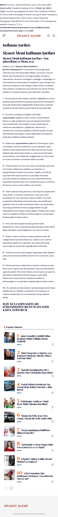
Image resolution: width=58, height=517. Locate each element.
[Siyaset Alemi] (29, 35)
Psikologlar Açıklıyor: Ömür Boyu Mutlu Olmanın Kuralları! (33, 402)
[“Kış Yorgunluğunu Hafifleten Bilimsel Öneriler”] (9, 431)
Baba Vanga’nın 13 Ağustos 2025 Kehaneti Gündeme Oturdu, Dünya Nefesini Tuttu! (34, 356)
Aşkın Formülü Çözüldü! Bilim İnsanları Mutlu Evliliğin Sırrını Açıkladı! (33, 339)
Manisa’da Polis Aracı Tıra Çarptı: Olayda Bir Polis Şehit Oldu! (34, 417)
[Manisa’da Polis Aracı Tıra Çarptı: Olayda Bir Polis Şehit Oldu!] (9, 417)
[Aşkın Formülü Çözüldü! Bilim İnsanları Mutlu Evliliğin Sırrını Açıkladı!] (9, 337)
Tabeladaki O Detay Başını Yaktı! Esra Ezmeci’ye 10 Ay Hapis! (35, 446)
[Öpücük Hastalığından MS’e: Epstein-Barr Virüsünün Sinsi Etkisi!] (9, 371)
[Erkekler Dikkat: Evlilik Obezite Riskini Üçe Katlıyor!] (9, 460)
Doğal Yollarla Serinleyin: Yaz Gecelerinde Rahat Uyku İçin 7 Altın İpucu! (34, 387)
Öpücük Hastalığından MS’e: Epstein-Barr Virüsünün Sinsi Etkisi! (35, 371)
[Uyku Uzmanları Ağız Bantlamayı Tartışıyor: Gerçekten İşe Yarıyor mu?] (9, 474)
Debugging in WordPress (10, 21)
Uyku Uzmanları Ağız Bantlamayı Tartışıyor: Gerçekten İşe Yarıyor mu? (35, 476)
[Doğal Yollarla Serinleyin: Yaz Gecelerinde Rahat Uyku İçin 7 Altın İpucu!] (9, 385)
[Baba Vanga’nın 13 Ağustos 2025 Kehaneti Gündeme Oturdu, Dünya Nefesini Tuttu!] (9, 354)
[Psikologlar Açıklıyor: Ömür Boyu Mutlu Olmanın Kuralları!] (9, 402)
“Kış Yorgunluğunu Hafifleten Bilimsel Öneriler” (33, 431)
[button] (5, 36)
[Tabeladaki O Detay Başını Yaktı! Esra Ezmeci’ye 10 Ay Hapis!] (9, 446)
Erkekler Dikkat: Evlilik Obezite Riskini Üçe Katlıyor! (34, 460)
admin (19, 344)
